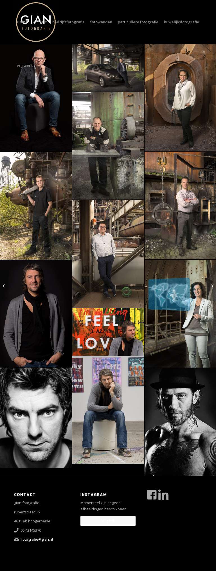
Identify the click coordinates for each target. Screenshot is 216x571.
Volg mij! (108, 520)
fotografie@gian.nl (37, 539)
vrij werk (25, 65)
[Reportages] (4, 285)
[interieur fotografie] (211, 285)
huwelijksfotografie (181, 21)
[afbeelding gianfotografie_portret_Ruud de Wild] (108, 410)
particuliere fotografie (138, 21)
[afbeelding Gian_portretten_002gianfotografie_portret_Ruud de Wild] (36, 314)
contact (40, 21)
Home (22, 21)
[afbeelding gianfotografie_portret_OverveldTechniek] (108, 146)
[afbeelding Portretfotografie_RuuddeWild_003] (108, 332)
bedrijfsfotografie (68, 21)
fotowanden (101, 21)
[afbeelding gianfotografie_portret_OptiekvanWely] (36, 98)
